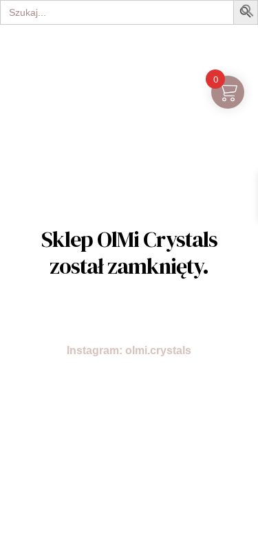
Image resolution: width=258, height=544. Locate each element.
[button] (248, 13)
